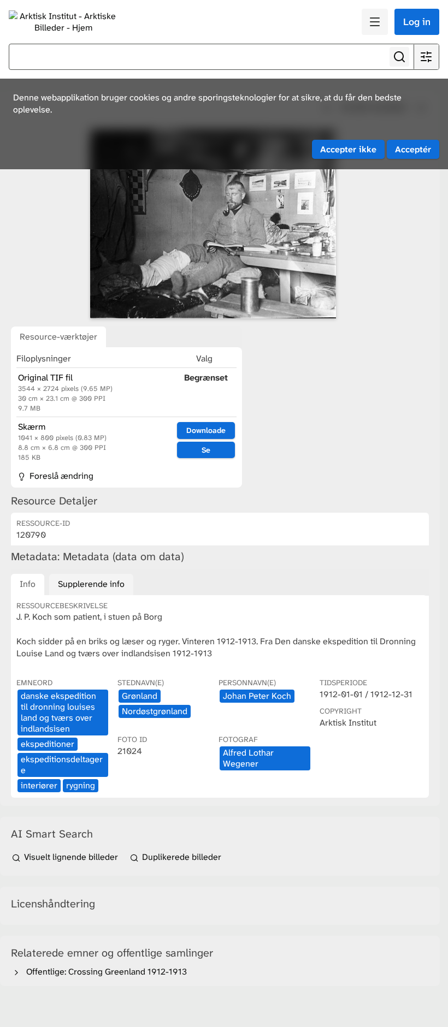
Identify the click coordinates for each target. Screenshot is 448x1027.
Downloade (206, 430)
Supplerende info (91, 584)
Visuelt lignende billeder (71, 857)
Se (206, 450)
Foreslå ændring (60, 476)
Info (28, 584)
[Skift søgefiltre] (426, 56)
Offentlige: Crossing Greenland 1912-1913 (104, 971)
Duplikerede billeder (180, 857)
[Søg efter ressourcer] (399, 57)
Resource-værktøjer (58, 336)
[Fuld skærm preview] (213, 223)
